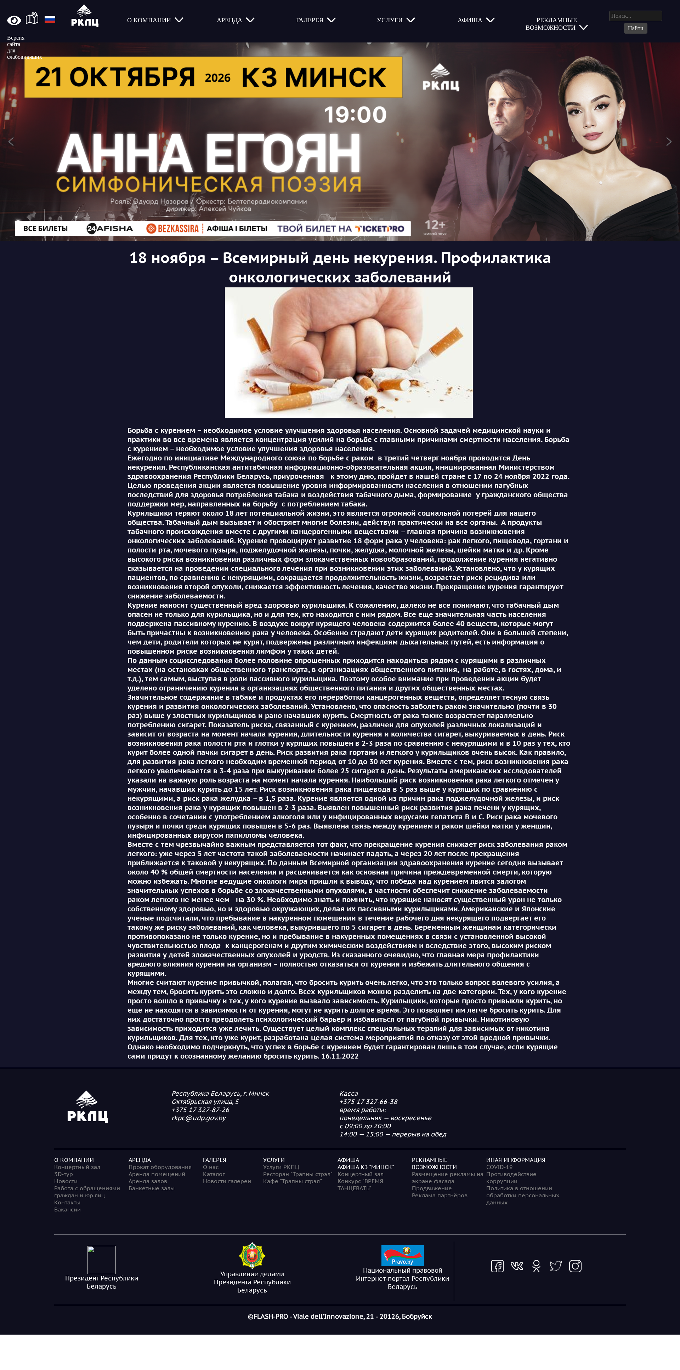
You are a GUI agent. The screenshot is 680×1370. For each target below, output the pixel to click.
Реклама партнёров (440, 1195)
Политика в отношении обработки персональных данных (522, 1195)
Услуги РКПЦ (281, 1166)
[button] (340, 141)
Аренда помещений (157, 1173)
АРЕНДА (140, 1159)
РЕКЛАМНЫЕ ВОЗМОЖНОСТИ (434, 1163)
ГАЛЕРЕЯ (214, 1159)
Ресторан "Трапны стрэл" (298, 1173)
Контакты (67, 1202)
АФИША (348, 1159)
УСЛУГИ (274, 1159)
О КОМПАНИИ (74, 1159)
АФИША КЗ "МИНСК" (366, 1166)
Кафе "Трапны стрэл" (292, 1181)
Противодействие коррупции (511, 1177)
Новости (66, 1181)
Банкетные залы (152, 1188)
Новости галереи (227, 1181)
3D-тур (63, 1173)
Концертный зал (77, 1166)
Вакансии (67, 1209)
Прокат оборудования (160, 1166)
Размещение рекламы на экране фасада (447, 1177)
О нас (211, 1166)
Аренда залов (148, 1181)
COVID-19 (499, 1166)
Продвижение (432, 1188)
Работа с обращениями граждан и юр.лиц (87, 1192)
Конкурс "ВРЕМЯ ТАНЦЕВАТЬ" (360, 1184)
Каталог (214, 1173)
